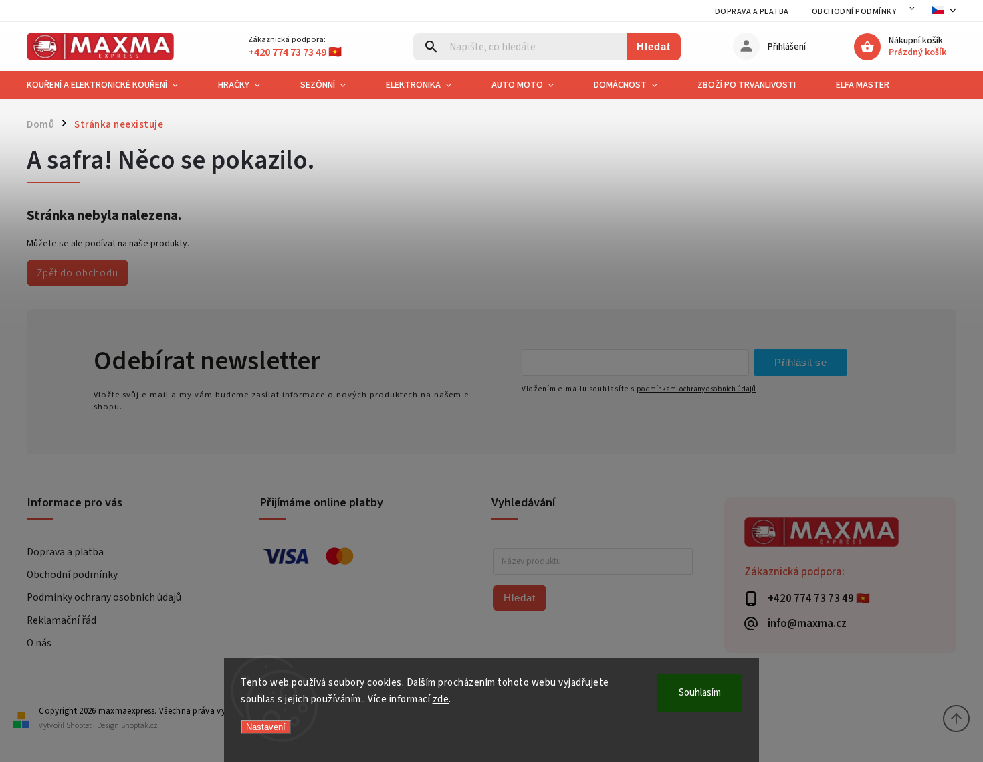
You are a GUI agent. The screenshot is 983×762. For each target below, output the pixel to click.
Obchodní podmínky (854, 11)
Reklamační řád (61, 620)
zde (441, 699)
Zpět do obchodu (77, 273)
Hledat (654, 46)
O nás (39, 643)
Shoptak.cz (139, 725)
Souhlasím (700, 693)
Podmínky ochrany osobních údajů (104, 597)
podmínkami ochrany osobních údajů (696, 389)
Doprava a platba (752, 11)
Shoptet (79, 725)
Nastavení (266, 727)
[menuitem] (112, 85)
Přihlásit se (800, 362)
